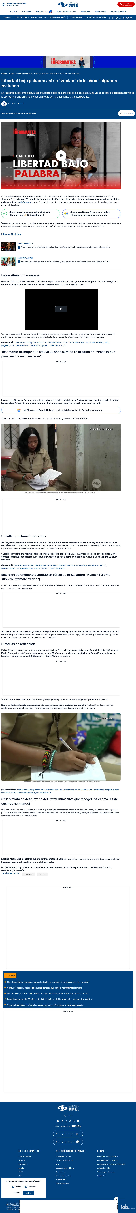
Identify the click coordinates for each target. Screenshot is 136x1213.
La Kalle (21, 1168)
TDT (57, 1164)
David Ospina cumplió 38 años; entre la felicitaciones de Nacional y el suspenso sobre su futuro (50, 999)
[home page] (68, 4)
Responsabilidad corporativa (107, 1160)
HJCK (21, 1172)
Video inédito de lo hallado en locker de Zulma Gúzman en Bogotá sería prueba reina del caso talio (65, 247)
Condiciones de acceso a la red (107, 1156)
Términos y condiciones (105, 1172)
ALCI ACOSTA (36, 17)
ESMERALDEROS (22, 17)
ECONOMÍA (85, 12)
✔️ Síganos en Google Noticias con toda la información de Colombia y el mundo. (63, 410)
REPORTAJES (100, 12)
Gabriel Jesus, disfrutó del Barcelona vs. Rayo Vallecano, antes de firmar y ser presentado (47, 993)
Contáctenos (60, 1172)
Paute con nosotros (62, 1183)
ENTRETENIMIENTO (118, 12)
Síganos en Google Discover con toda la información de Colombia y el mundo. (90, 213)
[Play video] (61, 155)
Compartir (126, 113)
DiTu (20, 1176)
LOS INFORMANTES (76, 17)
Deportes (32, 1186)
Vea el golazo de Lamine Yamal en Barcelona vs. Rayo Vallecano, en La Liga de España (45, 1004)
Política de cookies (103, 1168)
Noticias (19, 1186)
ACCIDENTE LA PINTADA (96, 17)
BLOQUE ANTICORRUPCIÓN (55, 17)
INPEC (42, 874)
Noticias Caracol (7, 73)
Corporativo (101, 1176)
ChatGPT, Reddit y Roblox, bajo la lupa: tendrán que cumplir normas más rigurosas (44, 987)
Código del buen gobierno (65, 1168)
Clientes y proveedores (64, 1176)
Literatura (28, 874)
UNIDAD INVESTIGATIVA (66, 12)
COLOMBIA (26, 12)
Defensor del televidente (64, 1160)
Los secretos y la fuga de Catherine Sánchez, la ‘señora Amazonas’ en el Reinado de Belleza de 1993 (65, 261)
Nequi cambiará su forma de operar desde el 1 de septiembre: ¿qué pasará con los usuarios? (48, 982)
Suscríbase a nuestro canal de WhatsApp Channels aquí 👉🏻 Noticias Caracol (29, 213)
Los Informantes (24, 202)
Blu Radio (22, 1160)
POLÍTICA (13, 12)
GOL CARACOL (42, 12)
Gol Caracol (23, 1164)
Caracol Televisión (25, 1156)
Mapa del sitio (61, 1180)
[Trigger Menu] (3, 4)
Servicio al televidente (63, 1156)
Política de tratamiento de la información (111, 1164)
